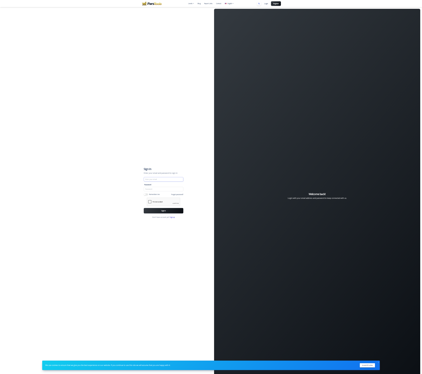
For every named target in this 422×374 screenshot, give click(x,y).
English (229, 3)
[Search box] (259, 3)
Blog (199, 3)
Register (276, 4)
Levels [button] (190, 3)
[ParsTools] (152, 3)
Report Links (208, 3)
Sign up (172, 217)
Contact (218, 3)
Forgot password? (177, 194)
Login (266, 4)
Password (147, 185)
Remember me (154, 194)
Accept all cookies (367, 365)
